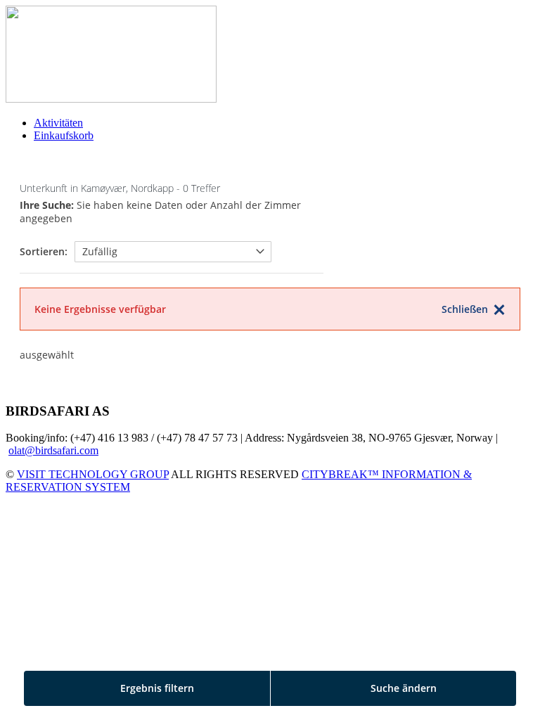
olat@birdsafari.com (53, 450)
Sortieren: (44, 251)
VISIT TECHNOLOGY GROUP (93, 474)
